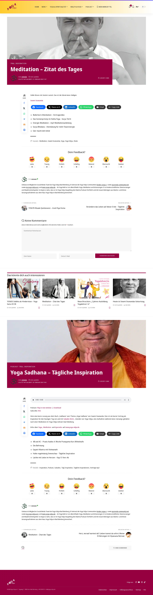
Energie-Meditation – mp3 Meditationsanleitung (52, 123)
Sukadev (57, 468)
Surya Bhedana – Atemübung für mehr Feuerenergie (54, 127)
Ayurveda (58, 427)
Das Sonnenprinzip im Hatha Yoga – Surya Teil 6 (52, 119)
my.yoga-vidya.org (32, 187)
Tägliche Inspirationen (81, 468)
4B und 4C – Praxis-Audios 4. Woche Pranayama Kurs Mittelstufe (58, 441)
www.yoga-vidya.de (72, 427)
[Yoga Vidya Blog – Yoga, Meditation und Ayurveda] (11, 582)
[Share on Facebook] (24, 103)
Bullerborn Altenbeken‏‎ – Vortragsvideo (49, 115)
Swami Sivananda (36, 100)
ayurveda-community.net (120, 185)
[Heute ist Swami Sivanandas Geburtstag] (129, 288)
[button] (133, 7)
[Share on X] (24, 108)
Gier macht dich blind (41, 131)
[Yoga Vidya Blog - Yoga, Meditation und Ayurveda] (11, 6)
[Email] (24, 124)
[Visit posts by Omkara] (13, 78)
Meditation (43, 141)
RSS (39, 411)
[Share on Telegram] (24, 119)
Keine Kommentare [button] (121, 548)
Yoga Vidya (69, 141)
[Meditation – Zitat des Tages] (58, 288)
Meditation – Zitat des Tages (53, 301)
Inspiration (43, 468)
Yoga (62, 141)
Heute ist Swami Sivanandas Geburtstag (128, 301)
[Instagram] (142, 582)
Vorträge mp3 (95, 468)
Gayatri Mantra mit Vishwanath (45, 449)
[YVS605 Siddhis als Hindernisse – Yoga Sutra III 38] (23, 288)
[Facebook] (136, 582)
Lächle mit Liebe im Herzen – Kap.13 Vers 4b (51, 457)
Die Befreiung (38, 445)
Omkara (24, 77)
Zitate (76, 141)
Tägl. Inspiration (18, 63)
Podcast (14, 366)
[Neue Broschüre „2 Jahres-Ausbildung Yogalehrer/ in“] (94, 288)
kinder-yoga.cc (102, 185)
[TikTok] (144, 582)
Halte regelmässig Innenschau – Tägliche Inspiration (54, 453)
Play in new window (44, 408)
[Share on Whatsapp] (24, 113)
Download (57, 408)
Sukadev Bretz (69, 419)
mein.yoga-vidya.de (48, 187)
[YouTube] (138, 582)
